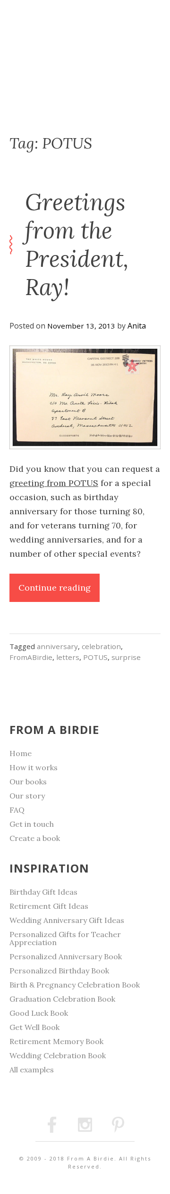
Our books (28, 781)
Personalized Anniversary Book (65, 956)
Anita (137, 326)
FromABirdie (30, 657)
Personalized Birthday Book (59, 970)
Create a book (34, 838)
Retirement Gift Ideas (48, 906)
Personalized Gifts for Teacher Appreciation (65, 938)
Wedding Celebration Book (57, 1055)
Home (20, 753)
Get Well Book (34, 1027)
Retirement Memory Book (56, 1041)
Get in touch (31, 824)
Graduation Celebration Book (62, 999)
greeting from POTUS (53, 483)
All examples (31, 1069)
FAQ (17, 810)
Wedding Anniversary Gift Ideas (66, 920)
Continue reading (59, 592)
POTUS (95, 657)
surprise (126, 657)
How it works (33, 767)
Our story (27, 795)
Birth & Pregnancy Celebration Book (74, 984)
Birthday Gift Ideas (43, 892)
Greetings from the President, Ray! (76, 244)
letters (67, 657)
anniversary (57, 646)
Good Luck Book (38, 1013)
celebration (101, 646)
